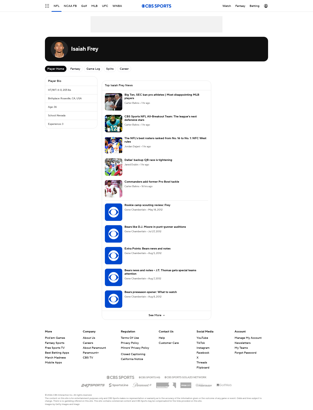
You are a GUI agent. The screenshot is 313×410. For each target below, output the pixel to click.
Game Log (93, 69)
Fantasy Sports (54, 343)
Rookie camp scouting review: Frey (147, 205)
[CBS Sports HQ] (149, 377)
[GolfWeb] (224, 385)
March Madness (55, 357)
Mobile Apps (53, 362)
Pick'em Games (55, 338)
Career (124, 69)
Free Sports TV (55, 348)
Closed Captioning (133, 354)
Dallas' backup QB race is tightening (148, 160)
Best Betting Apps (57, 353)
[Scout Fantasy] (204, 385)
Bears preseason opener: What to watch (150, 292)
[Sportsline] (118, 384)
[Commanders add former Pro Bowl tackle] (113, 188)
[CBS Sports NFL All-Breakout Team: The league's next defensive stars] (113, 123)
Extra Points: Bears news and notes (147, 248)
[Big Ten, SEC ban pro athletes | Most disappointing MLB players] (113, 102)
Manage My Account (248, 338)
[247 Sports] (93, 384)
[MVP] (185, 384)
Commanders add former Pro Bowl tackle (151, 182)
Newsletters (243, 343)
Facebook (203, 353)
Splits (110, 69)
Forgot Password (245, 353)
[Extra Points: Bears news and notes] (113, 255)
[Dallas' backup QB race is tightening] (113, 167)
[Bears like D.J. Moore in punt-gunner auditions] (113, 234)
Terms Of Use (130, 338)
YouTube (202, 338)
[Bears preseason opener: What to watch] (113, 299)
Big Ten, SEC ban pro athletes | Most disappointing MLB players (161, 96)
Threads (202, 362)
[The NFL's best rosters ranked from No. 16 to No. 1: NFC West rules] (113, 145)
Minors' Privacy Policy (135, 348)
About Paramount (94, 348)
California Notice (132, 359)
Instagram (203, 348)
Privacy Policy (130, 343)
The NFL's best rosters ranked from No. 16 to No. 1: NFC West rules (165, 139)
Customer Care (169, 343)
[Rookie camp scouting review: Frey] (113, 212)
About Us (89, 338)
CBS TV (88, 357)
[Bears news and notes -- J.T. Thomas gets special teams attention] (113, 277)
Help (162, 338)
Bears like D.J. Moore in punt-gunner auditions (155, 227)
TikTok (201, 343)
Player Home (55, 69)
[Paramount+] (142, 384)
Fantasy (75, 69)
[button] (47, 6)
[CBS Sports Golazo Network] (185, 377)
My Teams (241, 348)
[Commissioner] (166, 384)
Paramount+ (91, 353)
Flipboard (203, 367)
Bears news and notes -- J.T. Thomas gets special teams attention (160, 272)
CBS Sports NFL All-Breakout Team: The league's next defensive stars (160, 118)
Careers (88, 343)
